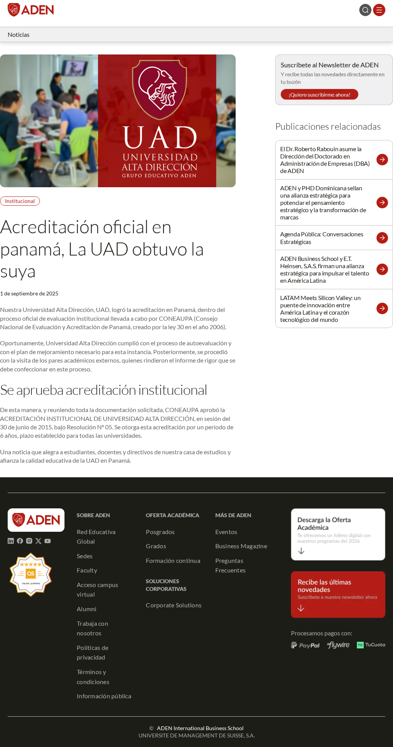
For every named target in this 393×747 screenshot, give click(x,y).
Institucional (20, 201)
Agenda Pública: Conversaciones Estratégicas (321, 237)
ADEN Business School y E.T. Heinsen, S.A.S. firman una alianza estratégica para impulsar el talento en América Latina (324, 269)
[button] (382, 159)
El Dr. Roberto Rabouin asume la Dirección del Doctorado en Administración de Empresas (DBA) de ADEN (325, 160)
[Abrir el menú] (379, 10)
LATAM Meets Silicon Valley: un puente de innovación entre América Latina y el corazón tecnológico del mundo (320, 308)
